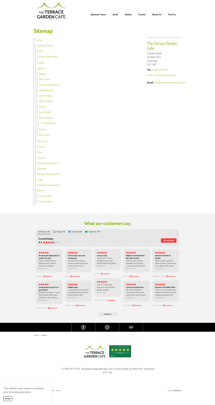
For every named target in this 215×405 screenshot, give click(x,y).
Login (40, 179)
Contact (41, 157)
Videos (42, 73)
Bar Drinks (44, 135)
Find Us (172, 14)
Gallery (128, 14)
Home (38, 40)
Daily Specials (46, 90)
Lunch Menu (45, 196)
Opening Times (98, 14)
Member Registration (48, 174)
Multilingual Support (48, 163)
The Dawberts (48, 123)
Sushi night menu (48, 56)
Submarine (177, 390)
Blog (39, 152)
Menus (40, 190)
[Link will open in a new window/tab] (83, 327)
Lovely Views (46, 95)
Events (142, 14)
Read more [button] (43, 268)
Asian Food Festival (49, 84)
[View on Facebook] (111, 300)
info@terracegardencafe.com (170, 82)
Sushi (115, 14)
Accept (8, 399)
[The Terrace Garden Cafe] (51, 10)
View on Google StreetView (161, 75)
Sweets (43, 129)
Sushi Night (45, 112)
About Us (156, 14)
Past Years (44, 79)
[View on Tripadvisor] (48, 276)
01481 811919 (160, 69)
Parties (42, 106)
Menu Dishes (46, 101)
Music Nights (46, 117)
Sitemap (41, 168)
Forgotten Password (48, 185)
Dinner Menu (45, 201)
